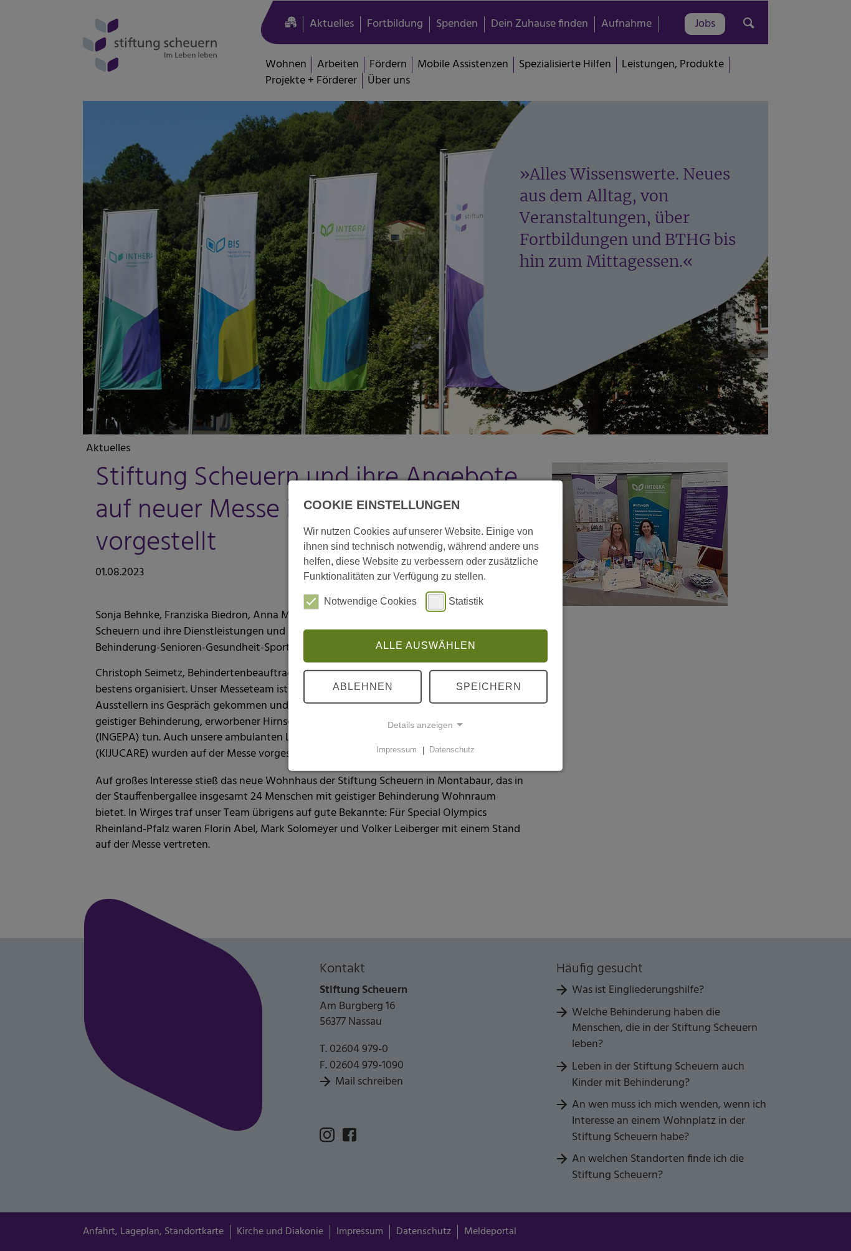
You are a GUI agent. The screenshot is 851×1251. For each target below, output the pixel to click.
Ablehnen (363, 686)
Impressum (396, 750)
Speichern (488, 686)
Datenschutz (452, 750)
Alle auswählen (426, 645)
